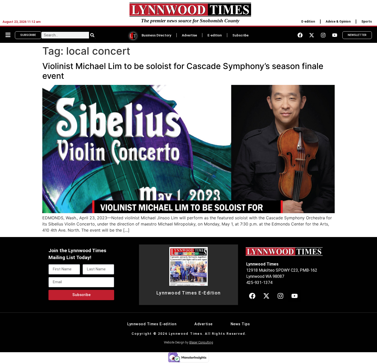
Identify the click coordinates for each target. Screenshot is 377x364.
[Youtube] (335, 35)
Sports (366, 21)
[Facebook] (300, 35)
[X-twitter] (311, 35)
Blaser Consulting (201, 342)
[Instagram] (323, 35)
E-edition (308, 21)
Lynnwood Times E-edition (151, 324)
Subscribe (240, 35)
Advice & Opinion (338, 21)
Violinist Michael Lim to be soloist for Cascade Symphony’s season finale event (182, 71)
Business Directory (156, 35)
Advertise (189, 35)
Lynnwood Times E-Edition (188, 293)
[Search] (92, 35)
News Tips (240, 324)
